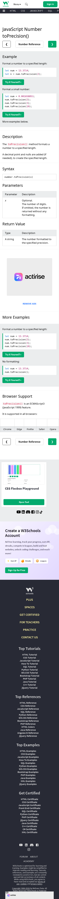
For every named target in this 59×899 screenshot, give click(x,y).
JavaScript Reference (28, 708)
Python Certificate (29, 814)
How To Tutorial (29, 663)
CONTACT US (29, 637)
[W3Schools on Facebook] (33, 512)
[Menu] (4, 10)
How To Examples (28, 759)
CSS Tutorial (29, 657)
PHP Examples (28, 774)
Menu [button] (16, 4)
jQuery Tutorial (29, 687)
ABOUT (34, 856)
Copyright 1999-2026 (21, 888)
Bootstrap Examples (28, 771)
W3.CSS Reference (28, 717)
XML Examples (28, 781)
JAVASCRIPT (36, 10)
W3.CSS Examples (28, 768)
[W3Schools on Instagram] (37, 512)
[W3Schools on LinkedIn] (23, 512)
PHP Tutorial (29, 678)
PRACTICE (29, 630)
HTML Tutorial (29, 654)
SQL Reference (28, 711)
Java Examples (28, 777)
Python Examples (28, 765)
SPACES (30, 607)
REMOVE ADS (29, 303)
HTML (13, 10)
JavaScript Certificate (29, 805)
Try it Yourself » (13, 82)
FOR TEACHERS (29, 622)
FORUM (24, 856)
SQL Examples (28, 762)
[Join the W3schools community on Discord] (28, 512)
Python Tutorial (29, 669)
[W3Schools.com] (29, 592)
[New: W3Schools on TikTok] (41, 512)
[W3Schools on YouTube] (18, 512)
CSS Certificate (29, 802)
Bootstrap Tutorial (29, 675)
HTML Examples (28, 750)
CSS (23, 10)
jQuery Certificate (29, 820)
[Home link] (5, 4)
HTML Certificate (29, 799)
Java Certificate (29, 823)
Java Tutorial (29, 681)
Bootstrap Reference (28, 720)
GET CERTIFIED (29, 614)
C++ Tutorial (29, 684)
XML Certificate (29, 832)
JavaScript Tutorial (29, 660)
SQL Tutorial (29, 666)
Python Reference (28, 714)
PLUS (29, 599)
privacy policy (36, 884)
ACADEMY (28, 861)
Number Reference (29, 44)
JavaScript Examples (28, 756)
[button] (26, 4)
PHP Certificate (29, 817)
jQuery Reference (28, 735)
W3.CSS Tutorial (29, 672)
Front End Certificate (29, 808)
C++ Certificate (29, 826)
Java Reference (28, 729)
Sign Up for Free (16, 570)
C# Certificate (29, 829)
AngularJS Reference (28, 732)
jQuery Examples (28, 784)
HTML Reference (28, 702)
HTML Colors (28, 726)
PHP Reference (28, 723)
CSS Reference (28, 705)
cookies (23, 884)
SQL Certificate (29, 811)
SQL (50, 10)
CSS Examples (28, 753)
